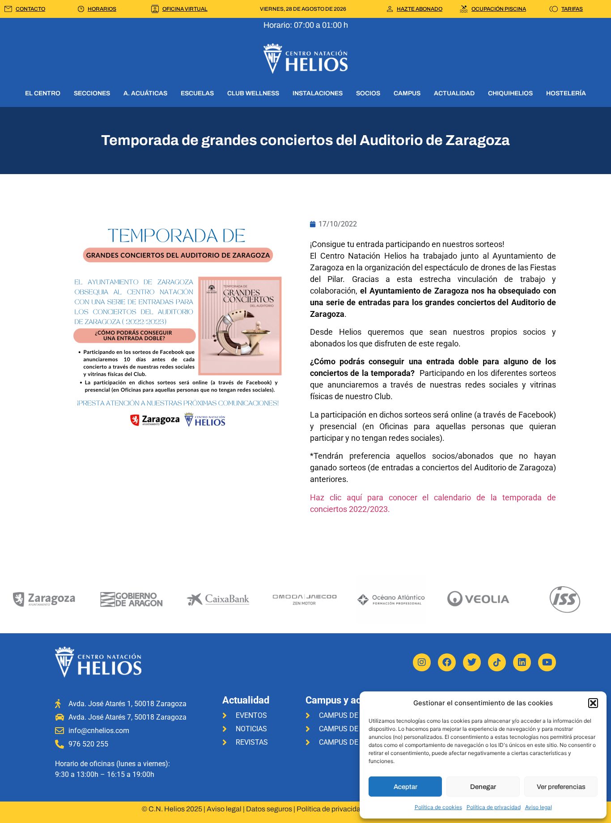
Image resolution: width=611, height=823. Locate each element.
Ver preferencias (561, 786)
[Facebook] (447, 662)
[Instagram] (422, 662)
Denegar (483, 786)
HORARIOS (102, 9)
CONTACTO (30, 9)
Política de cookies (438, 807)
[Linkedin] (522, 662)
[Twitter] (472, 662)
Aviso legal (538, 807)
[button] (593, 703)
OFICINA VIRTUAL (185, 9)
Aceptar (405, 786)
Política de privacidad (494, 807)
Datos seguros (269, 809)
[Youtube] (547, 662)
